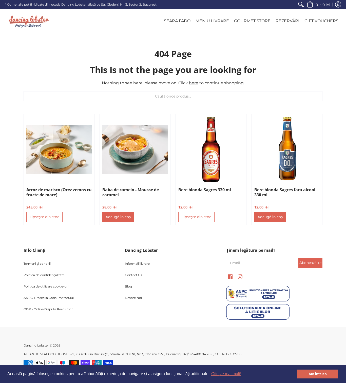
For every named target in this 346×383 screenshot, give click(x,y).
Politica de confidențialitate (44, 275)
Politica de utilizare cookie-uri (46, 286)
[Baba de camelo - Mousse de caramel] (135, 149)
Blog (128, 286)
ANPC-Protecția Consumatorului (49, 298)
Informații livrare (137, 263)
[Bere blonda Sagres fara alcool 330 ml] (287, 149)
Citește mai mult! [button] (226, 374)
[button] (318, 4)
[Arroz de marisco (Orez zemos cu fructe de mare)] (59, 149)
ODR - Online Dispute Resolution (48, 309)
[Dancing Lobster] (28, 21)
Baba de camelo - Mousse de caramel (130, 192)
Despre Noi (133, 298)
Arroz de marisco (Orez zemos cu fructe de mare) (59, 192)
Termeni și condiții (37, 263)
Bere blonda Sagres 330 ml (204, 190)
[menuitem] (300, 4)
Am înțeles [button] (318, 374)
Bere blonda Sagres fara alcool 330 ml (284, 192)
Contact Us (133, 275)
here (193, 83)
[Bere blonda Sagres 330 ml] (211, 149)
